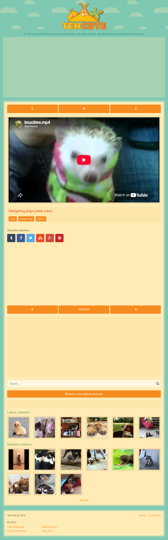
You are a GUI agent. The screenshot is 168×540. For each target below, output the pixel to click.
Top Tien (47, 531)
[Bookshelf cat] (71, 427)
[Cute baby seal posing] (19, 427)
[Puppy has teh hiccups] (45, 459)
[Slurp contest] (45, 427)
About (142, 515)
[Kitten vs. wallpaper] (19, 459)
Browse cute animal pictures (84, 394)
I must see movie (17, 531)
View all (84, 500)
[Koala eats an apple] (149, 459)
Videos (41, 219)
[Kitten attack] (149, 427)
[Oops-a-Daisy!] (71, 459)
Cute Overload (15, 527)
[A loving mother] (19, 484)
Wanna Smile (49, 527)
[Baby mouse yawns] (123, 459)
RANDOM (84, 309)
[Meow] (97, 427)
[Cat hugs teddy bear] (71, 484)
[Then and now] (45, 484)
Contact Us (154, 515)
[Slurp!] (123, 427)
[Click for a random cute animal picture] (84, 109)
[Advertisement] (84, 67)
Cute (12, 219)
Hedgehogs (26, 219)
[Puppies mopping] (97, 459)
